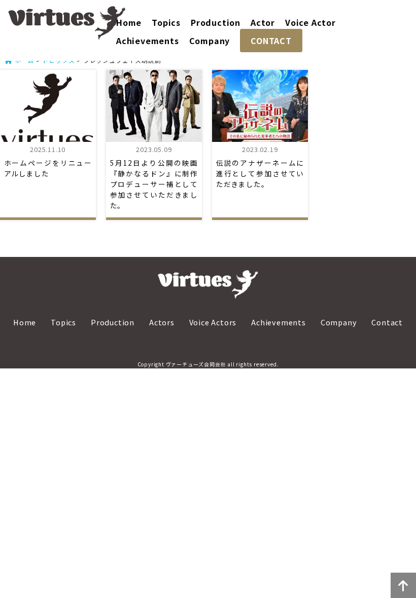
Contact (387, 322)
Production (215, 22)
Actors (162, 322)
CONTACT (271, 40)
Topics (166, 22)
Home (129, 22)
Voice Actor (310, 22)
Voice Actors (213, 322)
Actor (263, 22)
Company (209, 40)
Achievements (147, 40)
